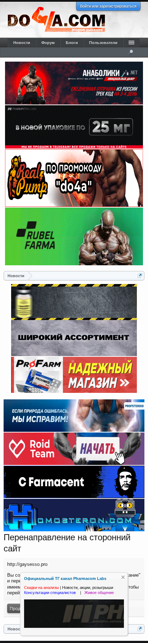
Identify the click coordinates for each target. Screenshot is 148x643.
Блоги (72, 42)
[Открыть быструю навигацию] (140, 275)
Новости (21, 42)
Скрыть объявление (123, 577)
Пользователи (103, 42)
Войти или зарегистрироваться (108, 6)
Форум (48, 42)
